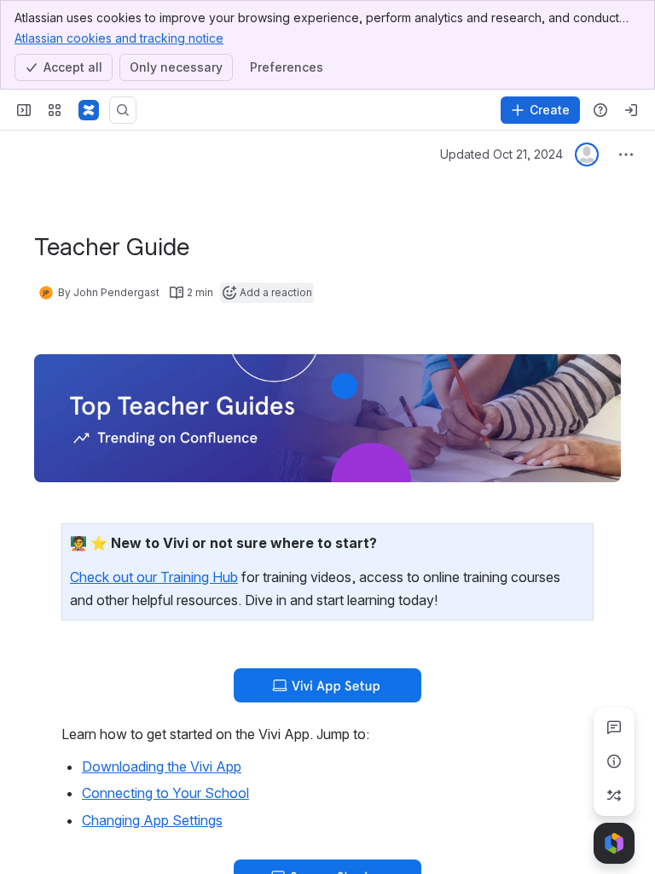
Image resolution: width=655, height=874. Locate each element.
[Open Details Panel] (614, 761)
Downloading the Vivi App (161, 766)
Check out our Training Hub (154, 577)
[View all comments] (614, 727)
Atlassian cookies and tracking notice (118, 38)
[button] (576, 541)
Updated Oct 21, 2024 (501, 154)
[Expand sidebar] (24, 110)
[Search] (122, 110)
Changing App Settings (152, 820)
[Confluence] (88, 110)
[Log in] (631, 110)
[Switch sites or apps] (54, 110)
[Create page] (614, 795)
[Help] (600, 110)
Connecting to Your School (165, 792)
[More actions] (626, 154)
